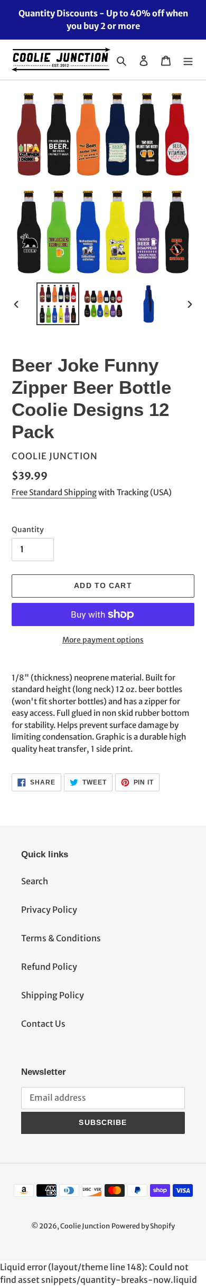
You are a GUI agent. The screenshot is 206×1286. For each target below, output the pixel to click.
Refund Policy (49, 966)
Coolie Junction (85, 1226)
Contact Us (43, 1023)
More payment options (103, 640)
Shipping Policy (52, 995)
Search (34, 881)
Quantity (28, 529)
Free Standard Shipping (54, 492)
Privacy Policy (49, 909)
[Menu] (188, 59)
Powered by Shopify (143, 1226)
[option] (58, 304)
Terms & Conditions (61, 938)
